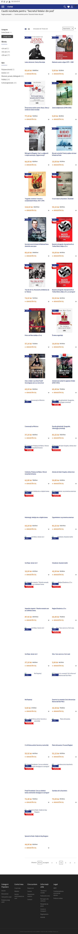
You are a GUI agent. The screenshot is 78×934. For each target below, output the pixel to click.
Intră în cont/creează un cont (19, 896)
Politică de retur (45, 896)
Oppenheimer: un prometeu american (63, 517)
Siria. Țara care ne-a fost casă (61, 654)
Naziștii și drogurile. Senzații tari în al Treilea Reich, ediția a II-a (63, 245)
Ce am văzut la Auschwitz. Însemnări (63, 199)
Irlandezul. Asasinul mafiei (60, 563)
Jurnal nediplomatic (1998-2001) (62, 108)
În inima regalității (57, 335)
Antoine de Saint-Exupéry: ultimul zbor (63, 472)
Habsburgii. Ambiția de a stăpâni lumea (36, 517)
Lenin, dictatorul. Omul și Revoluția (35, 62)
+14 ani (5, 48)
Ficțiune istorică (7, 69)
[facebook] (2, 1)
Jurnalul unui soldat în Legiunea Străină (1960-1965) (63, 382)
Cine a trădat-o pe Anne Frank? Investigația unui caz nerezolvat (34, 382)
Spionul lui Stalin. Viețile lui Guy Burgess (36, 836)
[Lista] (29, 28)
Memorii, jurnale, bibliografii (12, 76)
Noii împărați (28, 699)
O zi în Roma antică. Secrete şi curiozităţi (36, 745)
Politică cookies (58, 898)
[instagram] (5, 1)
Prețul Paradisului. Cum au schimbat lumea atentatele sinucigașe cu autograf (37, 792)
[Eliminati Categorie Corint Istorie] (11, 32)
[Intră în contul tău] (72, 6)
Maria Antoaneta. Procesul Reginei (62, 745)
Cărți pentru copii (6, 897)
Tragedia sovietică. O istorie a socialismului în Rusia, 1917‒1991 (34, 200)
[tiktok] (7, 1)
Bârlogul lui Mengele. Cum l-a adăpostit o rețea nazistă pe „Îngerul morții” (36, 154)
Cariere (29, 891)
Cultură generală (8, 83)
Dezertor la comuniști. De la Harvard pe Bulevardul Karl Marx (63, 700)
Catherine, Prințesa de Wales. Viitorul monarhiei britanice (36, 473)
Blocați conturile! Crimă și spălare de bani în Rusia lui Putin (64, 154)
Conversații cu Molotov (31, 426)
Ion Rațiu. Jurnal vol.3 (31, 563)
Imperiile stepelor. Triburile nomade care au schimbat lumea (37, 609)
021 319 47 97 (15, 1)
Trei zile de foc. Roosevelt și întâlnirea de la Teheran (37, 291)
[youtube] (10, 1)
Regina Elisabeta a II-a (59, 608)
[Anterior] (52, 862)
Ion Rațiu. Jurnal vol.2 (31, 654)
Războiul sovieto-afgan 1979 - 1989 (63, 62)
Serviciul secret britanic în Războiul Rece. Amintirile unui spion (37, 245)
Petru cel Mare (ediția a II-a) (33, 335)
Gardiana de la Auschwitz (59, 791)
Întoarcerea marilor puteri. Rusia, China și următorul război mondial (37, 109)
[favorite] (68, 7)
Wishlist (16, 891)
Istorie (5, 73)
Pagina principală (6, 14)
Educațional (4, 894)
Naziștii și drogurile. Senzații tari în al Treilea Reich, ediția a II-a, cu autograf (63, 291)
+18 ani (5, 55)
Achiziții (42, 917)
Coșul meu (17, 888)
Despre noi (30, 888)
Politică (5, 79)
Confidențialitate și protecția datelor (58, 893)
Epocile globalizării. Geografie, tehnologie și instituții (61, 427)
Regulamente (44, 914)
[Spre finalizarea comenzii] (75, 862)
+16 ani (5, 52)
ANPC (55, 888)
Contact (29, 899)
